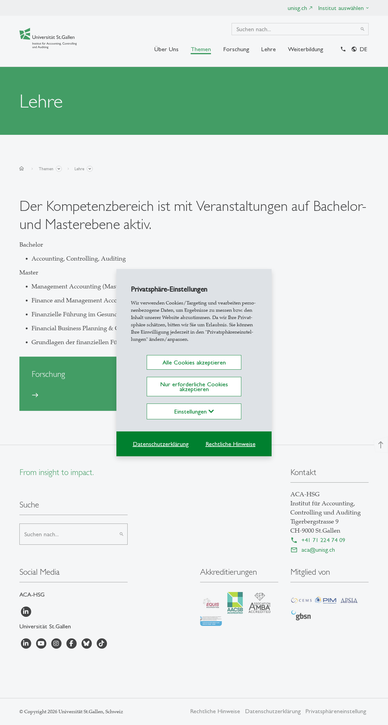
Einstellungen (191, 411)
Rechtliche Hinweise (231, 443)
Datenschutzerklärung (161, 443)
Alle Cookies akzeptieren (194, 362)
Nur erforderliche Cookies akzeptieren (194, 387)
